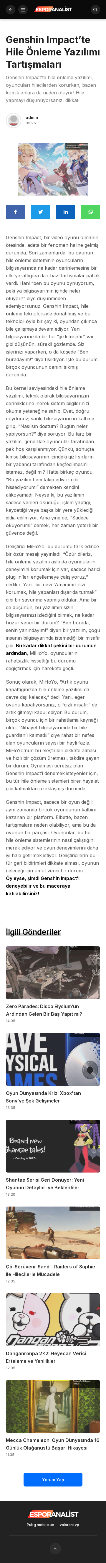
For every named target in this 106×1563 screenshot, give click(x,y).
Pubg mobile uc (40, 1525)
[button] (23, 9)
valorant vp (69, 1525)
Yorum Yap (53, 1479)
